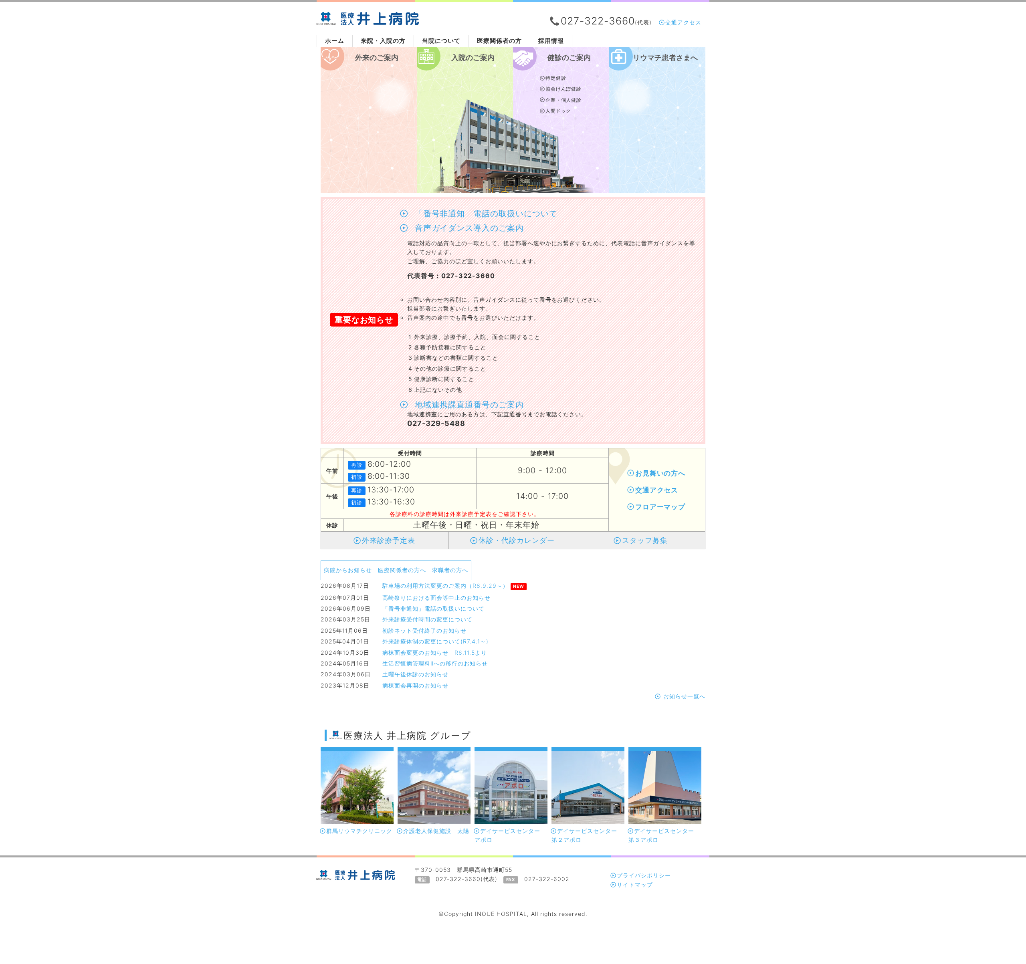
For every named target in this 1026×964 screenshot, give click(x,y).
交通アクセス (683, 22)
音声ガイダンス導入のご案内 (466, 228)
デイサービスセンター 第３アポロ (664, 835)
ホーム (334, 40)
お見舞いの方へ (660, 473)
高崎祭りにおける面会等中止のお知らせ (436, 597)
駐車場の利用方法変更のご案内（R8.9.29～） (445, 585)
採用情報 (551, 40)
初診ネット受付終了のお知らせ (424, 630)
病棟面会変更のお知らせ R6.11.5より (434, 652)
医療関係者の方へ (402, 570)
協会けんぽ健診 (563, 89)
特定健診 (555, 78)
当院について (441, 40)
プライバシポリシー (644, 875)
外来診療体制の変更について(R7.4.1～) (435, 641)
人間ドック (558, 111)
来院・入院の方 (383, 40)
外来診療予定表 (388, 540)
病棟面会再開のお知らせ (415, 685)
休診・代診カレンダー (517, 540)
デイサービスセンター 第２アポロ (587, 835)
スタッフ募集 (645, 540)
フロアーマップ (660, 507)
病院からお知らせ (348, 570)
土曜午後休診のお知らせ (415, 674)
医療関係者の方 (499, 40)
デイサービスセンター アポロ (510, 835)
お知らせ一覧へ (683, 696)
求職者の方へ (450, 570)
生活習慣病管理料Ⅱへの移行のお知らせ (435, 663)
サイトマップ (635, 884)
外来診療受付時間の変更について (427, 619)
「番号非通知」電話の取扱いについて (483, 213)
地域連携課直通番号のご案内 (466, 404)
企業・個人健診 (563, 100)
